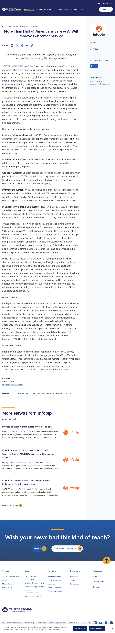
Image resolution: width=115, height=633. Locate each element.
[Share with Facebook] (22, 45)
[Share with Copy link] (32, 45)
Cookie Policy (57, 629)
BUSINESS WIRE (22, 66)
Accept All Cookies (97, 628)
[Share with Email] (27, 45)
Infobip (6, 80)
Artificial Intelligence (46, 393)
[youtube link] (100, 623)
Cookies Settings (80, 628)
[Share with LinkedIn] (12, 45)
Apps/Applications (63, 393)
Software (20, 393)
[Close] (112, 628)
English (94, 66)
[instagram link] (111, 622)
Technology (31, 393)
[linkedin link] (95, 622)
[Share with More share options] (37, 45)
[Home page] (11, 9)
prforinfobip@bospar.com (12, 384)
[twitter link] (89, 622)
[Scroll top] (107, 560)
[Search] (99, 3)
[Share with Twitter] (17, 45)
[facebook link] (106, 622)
